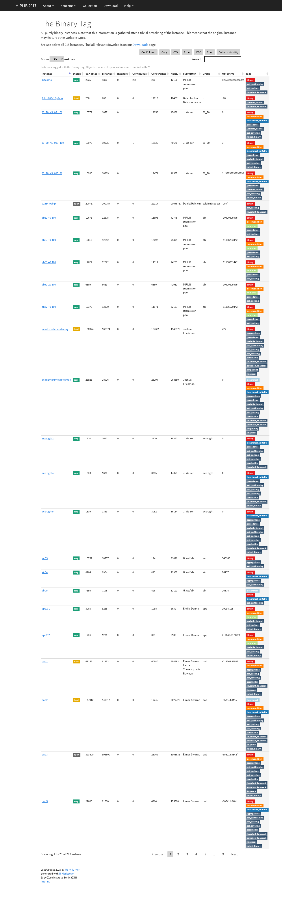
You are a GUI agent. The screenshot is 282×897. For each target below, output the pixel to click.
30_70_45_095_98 (52, 173)
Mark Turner (72, 869)
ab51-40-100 (49, 217)
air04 (45, 572)
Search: (197, 59)
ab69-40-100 (49, 262)
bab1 (45, 661)
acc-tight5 (48, 511)
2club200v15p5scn (52, 98)
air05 (45, 590)
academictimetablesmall (56, 379)
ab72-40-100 (49, 307)
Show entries (58, 59)
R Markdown (66, 873)
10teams (47, 80)
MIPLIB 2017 (25, 5)
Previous (157, 854)
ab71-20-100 (49, 284)
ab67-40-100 (49, 240)
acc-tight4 (48, 473)
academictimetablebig (55, 329)
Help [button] (127, 6)
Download (111, 6)
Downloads (140, 44)
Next (234, 854)
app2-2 (46, 635)
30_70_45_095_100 (53, 143)
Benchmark (68, 6)
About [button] (47, 6)
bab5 (45, 801)
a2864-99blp (49, 203)
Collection (90, 6)
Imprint (45, 881)
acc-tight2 (48, 438)
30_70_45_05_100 (52, 112)
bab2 (45, 700)
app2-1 (46, 608)
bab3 (45, 754)
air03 (45, 558)
